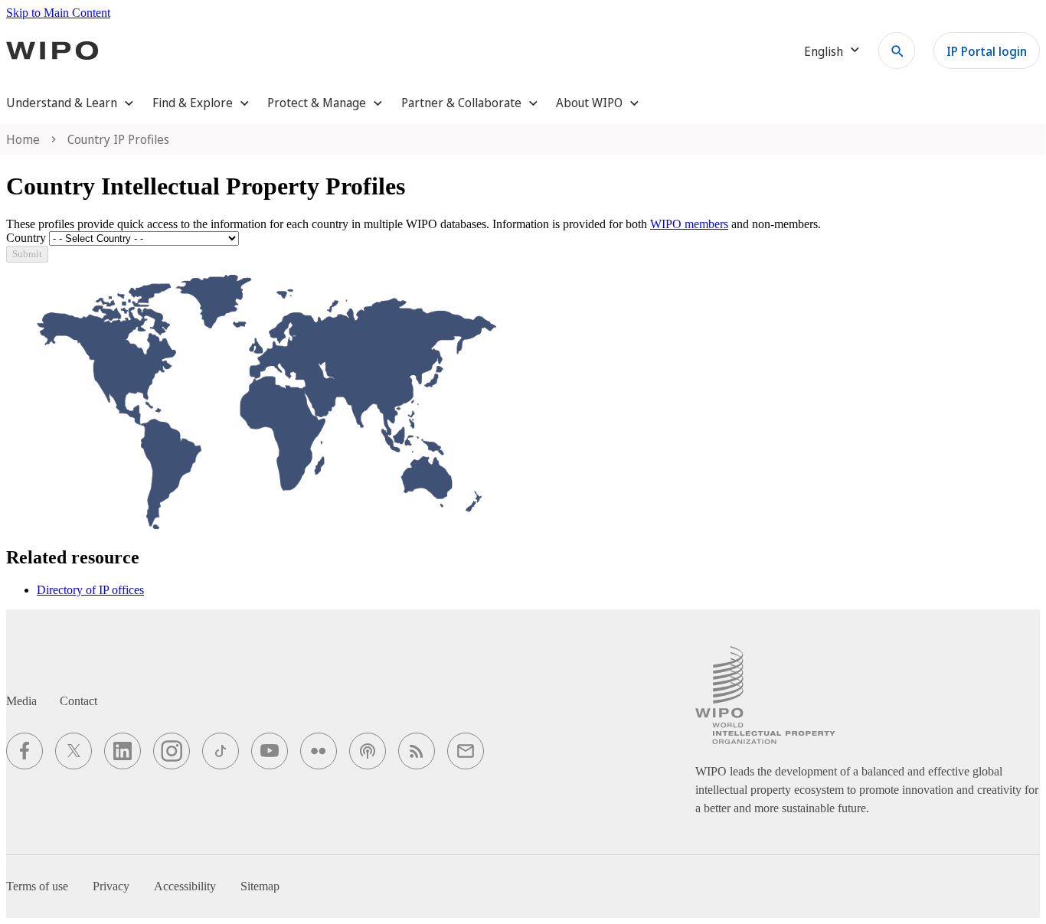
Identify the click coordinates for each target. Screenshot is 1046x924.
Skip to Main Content (58, 12)
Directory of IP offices (90, 589)
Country (26, 237)
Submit (27, 254)
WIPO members (689, 223)
